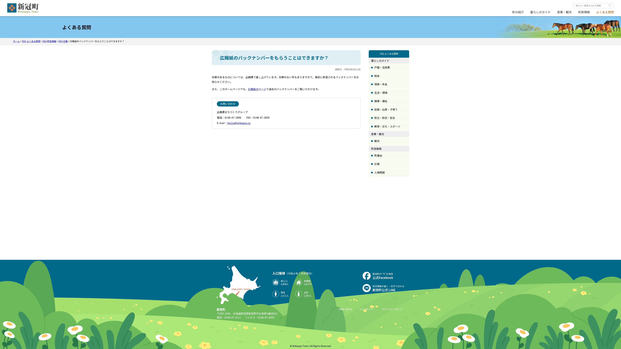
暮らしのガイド (540, 12)
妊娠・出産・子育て (386, 109)
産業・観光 (564, 12)
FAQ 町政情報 (49, 41)
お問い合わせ (345, 309)
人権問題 (379, 172)
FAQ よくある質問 (31, 41)
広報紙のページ (257, 89)
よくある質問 (605, 12)
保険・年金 (380, 84)
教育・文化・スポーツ (387, 126)
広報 (377, 164)
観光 (377, 141)
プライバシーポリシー (393, 309)
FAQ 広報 (63, 41)
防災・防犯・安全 (384, 118)
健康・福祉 (380, 101)
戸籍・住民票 (382, 67)
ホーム (16, 41)
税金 (377, 76)
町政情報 (584, 12)
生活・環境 (380, 93)
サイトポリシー (367, 309)
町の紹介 (518, 12)
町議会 (378, 155)
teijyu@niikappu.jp (239, 123)
